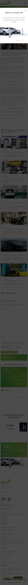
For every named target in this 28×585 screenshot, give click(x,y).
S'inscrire (18, 40)
